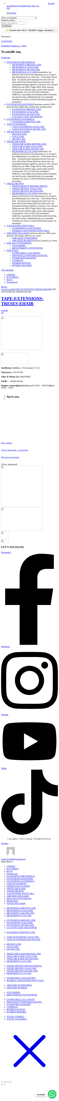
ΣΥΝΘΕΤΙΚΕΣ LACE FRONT (26, 253)
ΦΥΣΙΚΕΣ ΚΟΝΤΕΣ (21, 263)
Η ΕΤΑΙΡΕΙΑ (13, 277)
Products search (8, 20)
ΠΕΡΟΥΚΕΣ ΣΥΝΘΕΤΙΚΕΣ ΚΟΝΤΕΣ (29, 255)
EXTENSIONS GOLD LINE (25, 112)
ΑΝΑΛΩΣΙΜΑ (19, 245)
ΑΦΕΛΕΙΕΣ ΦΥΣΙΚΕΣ (22, 240)
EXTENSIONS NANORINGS (20, 119)
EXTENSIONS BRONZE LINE (26, 109)
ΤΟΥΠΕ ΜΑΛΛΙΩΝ (16, 903)
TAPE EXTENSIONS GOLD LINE (28, 126)
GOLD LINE (18, 136)
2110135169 (6, 41)
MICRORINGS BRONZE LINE (26, 65)
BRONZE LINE (19, 134)
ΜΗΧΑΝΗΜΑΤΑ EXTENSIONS (27, 248)
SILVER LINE (18, 139)
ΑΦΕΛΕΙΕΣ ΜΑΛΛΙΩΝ (18, 233)
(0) (2, 313)
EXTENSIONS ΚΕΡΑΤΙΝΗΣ (20, 104)
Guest (13, 859)
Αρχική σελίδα (7, 289)
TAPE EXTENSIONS (16, 124)
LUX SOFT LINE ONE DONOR (27, 117)
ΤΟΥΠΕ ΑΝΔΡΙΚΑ (15, 1016)
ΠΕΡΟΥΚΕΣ (12, 250)
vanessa (4, 310)
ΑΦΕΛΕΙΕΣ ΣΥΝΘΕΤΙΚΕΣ (24, 238)
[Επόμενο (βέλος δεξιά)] (5, 1084)
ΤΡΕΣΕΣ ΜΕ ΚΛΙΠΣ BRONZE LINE (29, 144)
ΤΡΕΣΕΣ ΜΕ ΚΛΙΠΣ (16, 141)
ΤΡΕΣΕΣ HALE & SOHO (18, 131)
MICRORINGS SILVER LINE (26, 70)
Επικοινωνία (12, 282)
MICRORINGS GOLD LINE (25, 67)
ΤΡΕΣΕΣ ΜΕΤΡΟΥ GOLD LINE (27, 188)
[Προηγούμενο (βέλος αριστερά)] (2, 1084)
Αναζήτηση (6, 26)
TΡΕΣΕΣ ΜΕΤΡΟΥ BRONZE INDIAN (29, 186)
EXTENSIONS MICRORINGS (21, 62)
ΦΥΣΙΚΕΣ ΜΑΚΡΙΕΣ (22, 265)
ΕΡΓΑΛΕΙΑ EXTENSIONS (19, 243)
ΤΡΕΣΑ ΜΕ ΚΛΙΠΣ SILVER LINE (28, 149)
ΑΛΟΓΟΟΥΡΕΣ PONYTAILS (20, 226)
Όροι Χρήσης (6, 443)
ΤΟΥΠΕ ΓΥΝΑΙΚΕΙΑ (17, 1019)
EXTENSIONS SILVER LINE (26, 114)
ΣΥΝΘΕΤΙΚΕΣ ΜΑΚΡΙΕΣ (24, 258)
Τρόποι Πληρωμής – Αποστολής (14, 450)
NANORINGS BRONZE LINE (26, 122)
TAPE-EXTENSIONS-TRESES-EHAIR (32, 289)
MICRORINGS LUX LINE (24, 72)
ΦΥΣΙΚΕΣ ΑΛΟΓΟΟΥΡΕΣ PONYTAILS (30, 231)
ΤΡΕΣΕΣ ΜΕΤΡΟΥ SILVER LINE (27, 191)
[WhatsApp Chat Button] (52, 1094)
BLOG (10, 280)
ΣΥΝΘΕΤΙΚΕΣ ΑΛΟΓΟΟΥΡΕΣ (26, 228)
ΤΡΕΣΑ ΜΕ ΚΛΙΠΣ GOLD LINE (27, 146)
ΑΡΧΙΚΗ (11, 275)
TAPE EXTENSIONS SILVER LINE (29, 129)
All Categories (7, 270)
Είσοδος (4, 843)
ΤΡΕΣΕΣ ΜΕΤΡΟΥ (15, 183)
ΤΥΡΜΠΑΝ (17, 260)
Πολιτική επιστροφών (10, 457)
